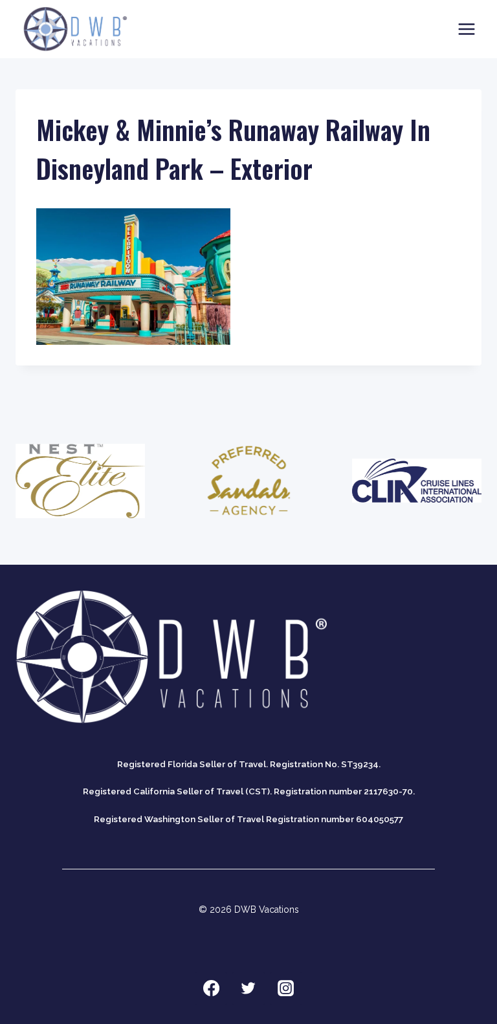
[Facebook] (211, 988)
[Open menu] (466, 29)
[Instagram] (286, 988)
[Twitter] (248, 988)
